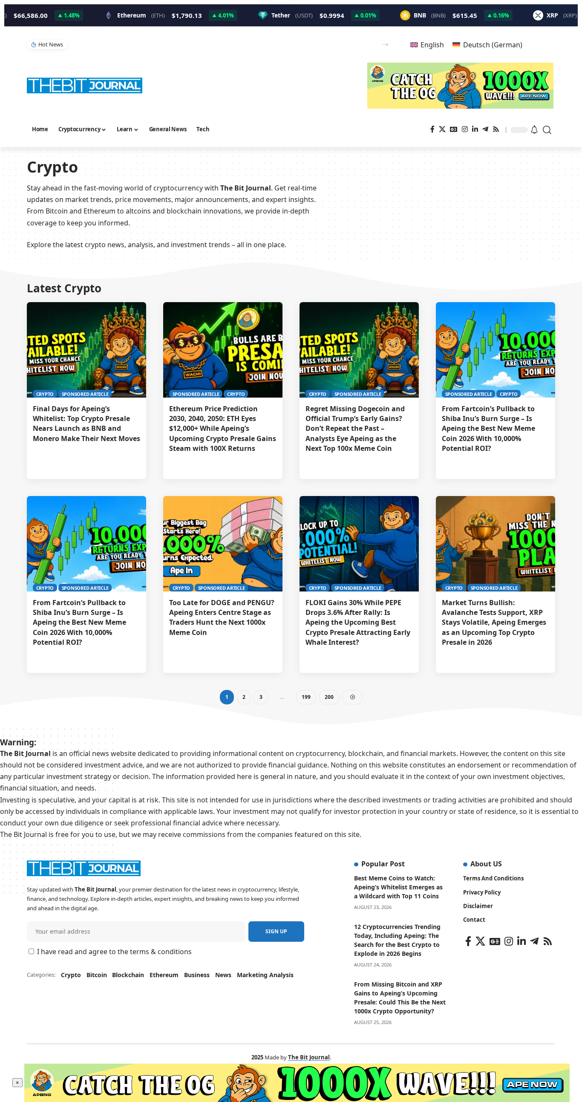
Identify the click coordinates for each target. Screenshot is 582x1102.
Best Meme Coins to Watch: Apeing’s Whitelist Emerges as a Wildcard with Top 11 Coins (398, 887)
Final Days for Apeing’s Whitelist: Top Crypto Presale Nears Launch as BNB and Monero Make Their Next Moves (86, 423)
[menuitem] (427, 44)
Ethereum (164, 975)
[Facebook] (432, 129)
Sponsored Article (85, 394)
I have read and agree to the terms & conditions (114, 951)
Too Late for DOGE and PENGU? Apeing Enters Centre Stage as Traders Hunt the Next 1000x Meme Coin (221, 617)
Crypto (45, 394)
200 (329, 697)
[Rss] (495, 129)
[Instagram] (465, 129)
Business (197, 975)
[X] (442, 129)
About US (486, 863)
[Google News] (454, 129)
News (223, 975)
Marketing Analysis (265, 975)
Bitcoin (96, 975)
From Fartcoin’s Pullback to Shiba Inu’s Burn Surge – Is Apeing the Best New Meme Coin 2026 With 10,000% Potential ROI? (488, 428)
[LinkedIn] (475, 129)
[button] (385, 44)
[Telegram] (485, 129)
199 (306, 697)
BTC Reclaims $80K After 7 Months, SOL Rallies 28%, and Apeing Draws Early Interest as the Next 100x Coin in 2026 (217, 44)
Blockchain (128, 975)
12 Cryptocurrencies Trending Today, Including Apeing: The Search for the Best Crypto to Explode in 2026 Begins (397, 940)
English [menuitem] (432, 44)
